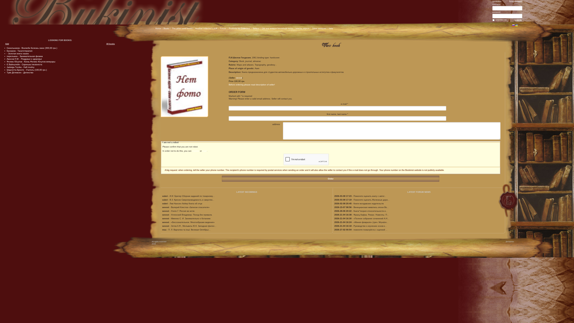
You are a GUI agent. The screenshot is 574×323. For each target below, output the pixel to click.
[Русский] (513, 25)
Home (158, 28)
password (496, 12)
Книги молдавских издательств (369, 203)
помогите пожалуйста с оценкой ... (370, 229)
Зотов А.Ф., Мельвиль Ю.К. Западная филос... (193, 226)
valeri (165, 196)
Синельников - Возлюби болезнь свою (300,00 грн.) (32, 48)
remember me (501, 20)
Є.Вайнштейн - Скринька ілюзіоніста (24, 64)
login (204, 151)
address (276, 124)
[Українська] (516, 25)
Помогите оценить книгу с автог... (370, 196)
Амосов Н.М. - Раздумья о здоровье (24, 59)
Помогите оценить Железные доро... (372, 200)
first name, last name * (337, 114)
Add (7, 44)
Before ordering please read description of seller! (252, 84)
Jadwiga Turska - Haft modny (20, 67)
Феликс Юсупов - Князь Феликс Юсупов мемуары (31, 61)
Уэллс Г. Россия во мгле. (183, 211)
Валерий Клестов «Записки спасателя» (190, 207)
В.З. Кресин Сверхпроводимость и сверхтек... (192, 200)
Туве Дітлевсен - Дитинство (20, 72)
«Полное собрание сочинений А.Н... (371, 218)
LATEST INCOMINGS (246, 192)
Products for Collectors (239, 28)
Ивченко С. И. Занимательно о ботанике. (191, 218)
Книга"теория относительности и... (370, 211)
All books (110, 44)
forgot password (515, 1)
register (195, 151)
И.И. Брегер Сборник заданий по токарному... (192, 196)
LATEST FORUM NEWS (418, 192)
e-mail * (344, 104)
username (496, 4)
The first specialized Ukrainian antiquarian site (118, 12)
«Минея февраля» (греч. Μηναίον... (371, 222)
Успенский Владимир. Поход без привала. (191, 215)
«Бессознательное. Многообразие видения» (193, 222)
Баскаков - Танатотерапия (19, 51)
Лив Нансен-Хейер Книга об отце (186, 203)
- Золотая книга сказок (18, 53)
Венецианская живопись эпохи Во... (371, 207)
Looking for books (59, 40)
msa (164, 229)
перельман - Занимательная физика (25, 56)
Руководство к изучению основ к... (370, 226)
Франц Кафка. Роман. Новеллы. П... (371, 215)
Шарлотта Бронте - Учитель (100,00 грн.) (27, 70)
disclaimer (510, 242)
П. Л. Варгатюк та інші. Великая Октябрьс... (189, 229)
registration (497, 1)
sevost (239, 78)
